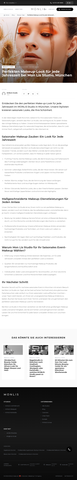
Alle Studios (45, 406)
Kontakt (44, 419)
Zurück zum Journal (12, 62)
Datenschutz (69, 476)
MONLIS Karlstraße (11, 412)
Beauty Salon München (10, 454)
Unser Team (19, 9)
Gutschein (45, 412)
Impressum (58, 476)
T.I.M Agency (38, 476)
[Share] (37, 94)
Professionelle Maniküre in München (28, 454)
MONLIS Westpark (10, 409)
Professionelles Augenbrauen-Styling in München (31, 450)
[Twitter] (28, 94)
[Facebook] (24, 94)
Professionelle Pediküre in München (56, 450)
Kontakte (52, 9)
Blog (43, 409)
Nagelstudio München (10, 450)
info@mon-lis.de (11, 436)
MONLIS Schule (8, 9)
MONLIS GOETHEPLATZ (12, 406)
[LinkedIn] (33, 94)
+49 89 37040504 (11, 433)
